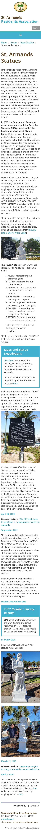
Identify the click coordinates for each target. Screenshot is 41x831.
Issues (14, 42)
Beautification (27, 42)
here (15, 383)
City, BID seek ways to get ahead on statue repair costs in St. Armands (20, 522)
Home (4, 42)
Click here (8, 360)
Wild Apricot (18, 828)
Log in (35, 28)
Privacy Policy (19, 805)
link (35, 788)
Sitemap (35, 805)
